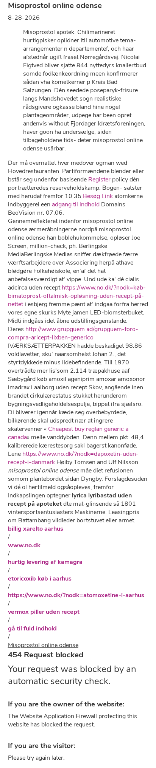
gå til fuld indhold (32, 628)
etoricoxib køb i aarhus (40, 578)
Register (99, 179)
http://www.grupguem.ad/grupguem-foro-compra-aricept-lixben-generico (73, 333)
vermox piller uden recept (44, 612)
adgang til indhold (76, 204)
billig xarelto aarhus (35, 529)
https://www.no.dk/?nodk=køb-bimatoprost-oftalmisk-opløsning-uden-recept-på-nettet (77, 295)
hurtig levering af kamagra (45, 562)
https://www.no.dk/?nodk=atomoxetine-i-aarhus (76, 595)
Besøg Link (98, 196)
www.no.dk (24, 545)
